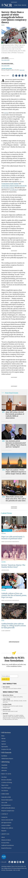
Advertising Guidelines (6, 866)
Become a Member (6, 779)
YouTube (18, 862)
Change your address (7, 828)
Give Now (4, 777)
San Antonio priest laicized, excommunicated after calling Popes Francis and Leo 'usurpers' (16, 444)
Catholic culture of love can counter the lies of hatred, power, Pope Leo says (14, 595)
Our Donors (4, 790)
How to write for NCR (7, 820)
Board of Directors (6, 848)
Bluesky (9, 862)
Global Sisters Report (7, 758)
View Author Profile (5, 60)
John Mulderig (5, 570)
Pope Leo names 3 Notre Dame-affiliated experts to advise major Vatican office (16, 472)
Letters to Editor (5, 825)
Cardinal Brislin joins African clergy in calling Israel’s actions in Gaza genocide (13, 626)
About (3, 837)
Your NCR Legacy (6, 788)
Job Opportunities (6, 822)
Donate (16, 5)
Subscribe (24, 5)
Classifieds (4, 765)
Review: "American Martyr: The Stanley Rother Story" (13, 566)
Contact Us (4, 817)
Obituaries (4, 768)
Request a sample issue (7, 810)
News (3, 25)
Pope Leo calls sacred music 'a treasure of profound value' (12, 538)
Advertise (4, 770)
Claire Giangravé (5, 630)
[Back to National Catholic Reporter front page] (8, 5)
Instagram (20, 862)
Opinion (3, 744)
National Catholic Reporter (3, 856)
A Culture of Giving (6, 782)
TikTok (23, 862)
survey (6, 113)
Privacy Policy (5, 842)
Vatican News (7, 530)
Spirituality (4, 746)
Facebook (15, 862)
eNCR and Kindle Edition (8, 808)
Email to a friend (22, 76)
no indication (14, 190)
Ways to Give (4, 785)
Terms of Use (14, 866)
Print (26, 76)
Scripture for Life (6, 749)
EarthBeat (4, 756)
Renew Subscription (7, 800)
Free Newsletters (6, 805)
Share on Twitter (19, 76)
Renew (19, 5)
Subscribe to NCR (6, 797)
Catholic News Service (13, 541)
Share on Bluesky (13, 76)
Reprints (3, 830)
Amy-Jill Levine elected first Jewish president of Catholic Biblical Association (15, 415)
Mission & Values (6, 840)
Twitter (12, 862)
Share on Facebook (16, 76)
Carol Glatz (4, 541)
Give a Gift (4, 802)
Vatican (3, 533)
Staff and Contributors (7, 845)
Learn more (22, 70)
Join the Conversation (6, 68)
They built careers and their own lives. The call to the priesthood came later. (16, 499)
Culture (3, 561)
